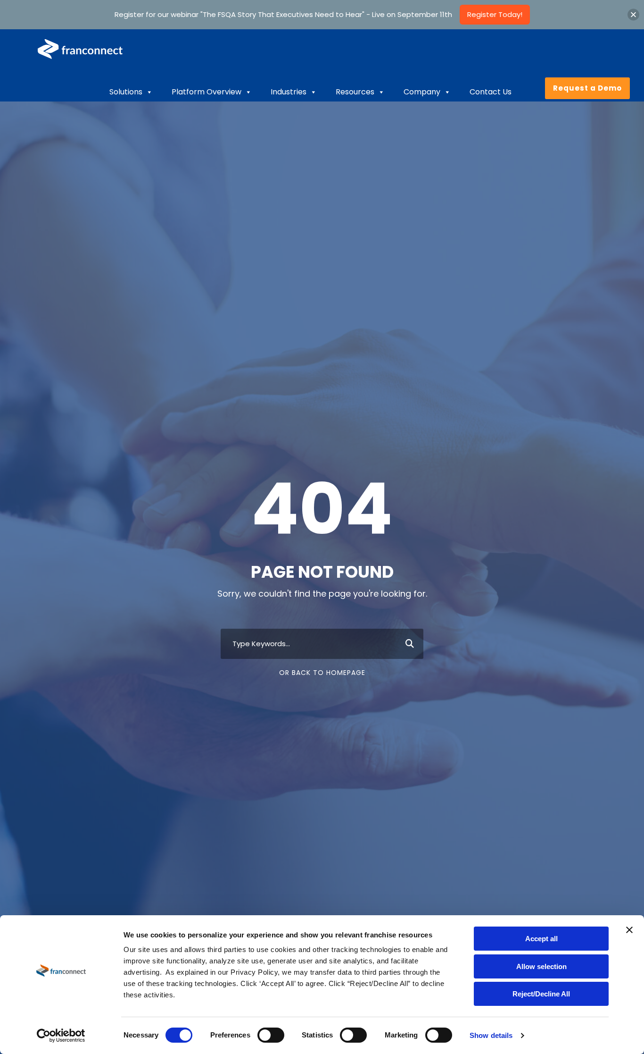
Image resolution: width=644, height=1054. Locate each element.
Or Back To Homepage (322, 672)
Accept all (541, 939)
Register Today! (494, 14)
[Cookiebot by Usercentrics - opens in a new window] (61, 1036)
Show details (491, 1035)
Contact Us (491, 91)
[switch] (270, 1035)
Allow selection (541, 966)
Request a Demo (587, 88)
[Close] (633, 14)
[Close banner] (629, 930)
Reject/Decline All (541, 994)
